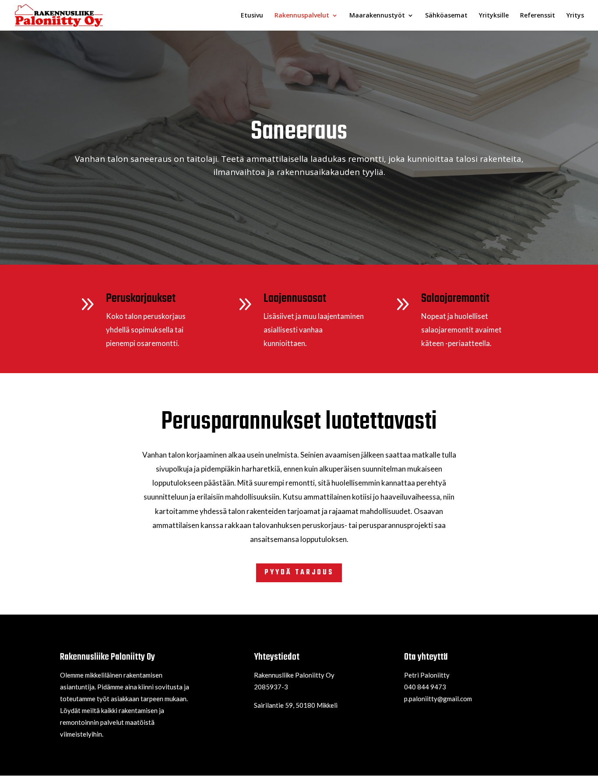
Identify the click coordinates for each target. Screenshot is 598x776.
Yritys (575, 15)
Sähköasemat (446, 15)
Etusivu (252, 15)
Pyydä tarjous (299, 572)
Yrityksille (494, 15)
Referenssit (537, 15)
